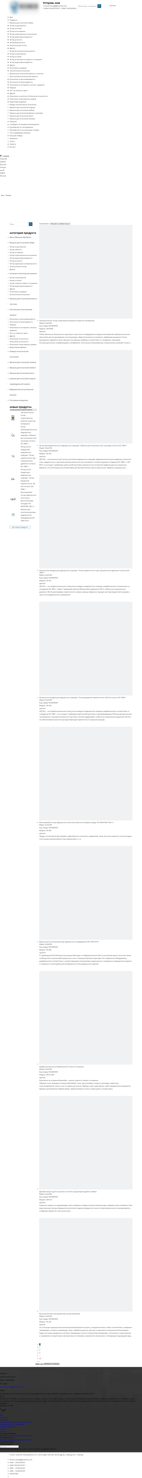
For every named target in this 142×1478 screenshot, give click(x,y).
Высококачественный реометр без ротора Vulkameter (59, 1314)
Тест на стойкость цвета (19, 90)
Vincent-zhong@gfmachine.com (55, 6)
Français (3, 167)
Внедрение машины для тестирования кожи (16, 1436)
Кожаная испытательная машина (22, 51)
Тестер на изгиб (15, 28)
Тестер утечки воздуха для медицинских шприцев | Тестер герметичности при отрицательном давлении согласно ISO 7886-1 (28, 456)
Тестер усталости (16, 40)
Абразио (13, 88)
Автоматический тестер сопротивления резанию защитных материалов (28, 418)
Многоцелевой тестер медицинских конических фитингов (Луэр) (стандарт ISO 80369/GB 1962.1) (28, 499)
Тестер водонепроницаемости (21, 37)
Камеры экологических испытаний (23, 105)
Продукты (4, 1417)
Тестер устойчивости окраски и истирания (26, 59)
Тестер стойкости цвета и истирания (23, 283)
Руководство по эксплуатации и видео (24, 130)
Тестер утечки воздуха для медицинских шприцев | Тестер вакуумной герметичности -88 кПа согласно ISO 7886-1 (28, 479)
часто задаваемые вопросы (20, 133)
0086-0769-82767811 (18, 1465)
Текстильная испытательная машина (24, 76)
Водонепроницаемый (18, 102)
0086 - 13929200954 (17, 1462)
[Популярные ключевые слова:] (99, 6)
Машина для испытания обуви (21, 23)
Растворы (4, 1420)
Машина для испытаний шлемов (22, 119)
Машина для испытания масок (21, 116)
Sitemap (80, 1455)
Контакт (3, 1431)
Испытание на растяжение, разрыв (23, 99)
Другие (12, 65)
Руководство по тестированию (12, 1424)
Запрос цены (41, 1364)
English (2, 173)
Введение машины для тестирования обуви (15, 1440)
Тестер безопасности (17, 42)
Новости (3, 1429)
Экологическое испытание (20, 71)
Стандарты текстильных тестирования (15, 1422)
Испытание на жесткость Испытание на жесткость (29, 96)
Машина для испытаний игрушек (22, 107)
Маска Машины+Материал (20, 237)
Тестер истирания (16, 252)
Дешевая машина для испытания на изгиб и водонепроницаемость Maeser (68, 1192)
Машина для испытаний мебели (22, 110)
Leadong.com (70, 1455)
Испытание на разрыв (18, 68)
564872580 (14, 1474)
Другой (12, 48)
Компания (13, 138)
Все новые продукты (20, 527)
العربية (2, 170)
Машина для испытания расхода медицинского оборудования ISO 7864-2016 (28, 515)
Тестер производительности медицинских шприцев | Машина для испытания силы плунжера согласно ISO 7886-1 (29, 435)
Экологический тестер (18, 45)
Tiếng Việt (3, 159)
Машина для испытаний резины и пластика (26, 73)
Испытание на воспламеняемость (22, 79)
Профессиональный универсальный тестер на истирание (61, 1067)
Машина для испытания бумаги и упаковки (26, 113)
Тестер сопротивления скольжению (23, 34)
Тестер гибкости (16, 250)
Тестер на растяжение (18, 26)
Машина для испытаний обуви (22, 243)
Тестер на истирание (17, 31)
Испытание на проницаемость (21, 82)
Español (3, 162)
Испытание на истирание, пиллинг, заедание (27, 85)
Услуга (12, 141)
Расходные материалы (19, 400)
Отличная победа (7, 1426)
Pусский (3, 164)
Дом (1, 1415)
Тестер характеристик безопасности (23, 264)
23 (40, 1358)
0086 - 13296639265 (17, 1468)
